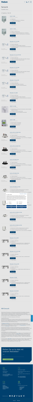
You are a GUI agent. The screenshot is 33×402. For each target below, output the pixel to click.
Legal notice (25, 193)
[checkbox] (7, 202)
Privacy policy (21, 193)
